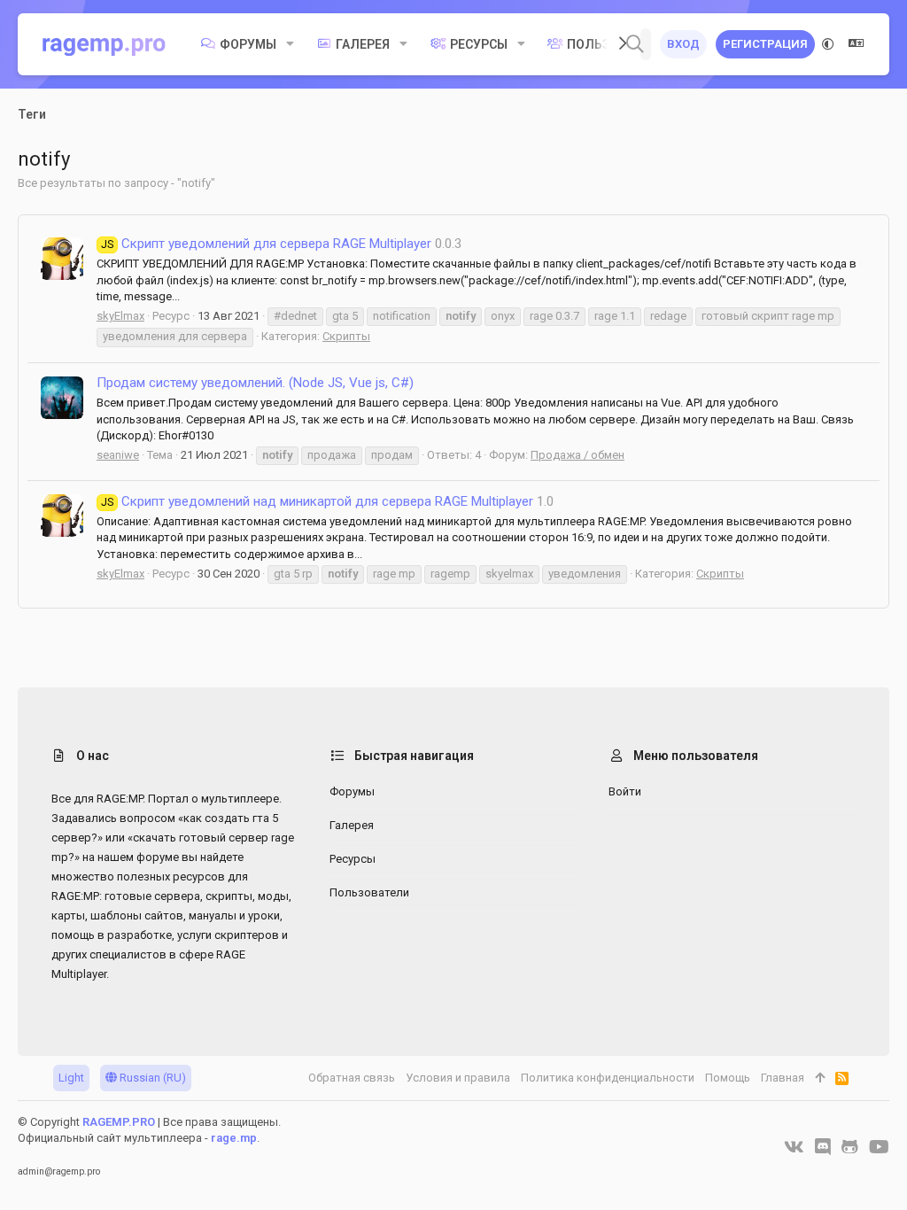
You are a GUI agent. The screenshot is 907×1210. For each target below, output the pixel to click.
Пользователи (369, 892)
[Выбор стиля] (828, 44)
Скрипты (346, 336)
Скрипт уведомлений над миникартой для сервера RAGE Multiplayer (317, 501)
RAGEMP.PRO (118, 1122)
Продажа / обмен (577, 455)
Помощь (727, 1077)
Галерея (351, 825)
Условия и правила (458, 1077)
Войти (625, 791)
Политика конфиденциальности (607, 1077)
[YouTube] (879, 1147)
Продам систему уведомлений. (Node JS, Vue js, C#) (255, 383)
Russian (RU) (151, 1077)
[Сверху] (820, 1078)
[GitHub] (849, 1147)
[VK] (794, 1147)
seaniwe (118, 455)
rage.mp (234, 1137)
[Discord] (823, 1147)
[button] (290, 44)
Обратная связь (351, 1077)
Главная (782, 1077)
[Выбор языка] (856, 44)
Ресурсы (352, 858)
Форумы (352, 791)
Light (71, 1077)
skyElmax (120, 315)
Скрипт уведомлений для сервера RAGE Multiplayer (266, 244)
